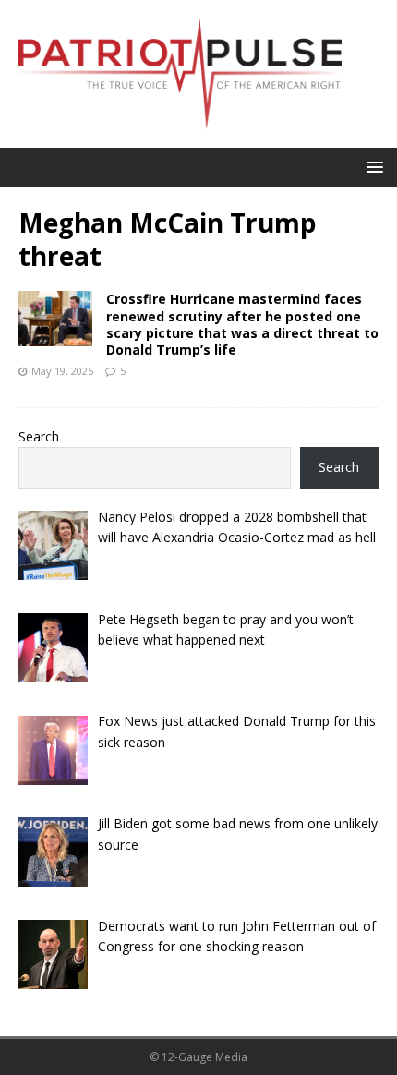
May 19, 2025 (62, 371)
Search (38, 436)
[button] (371, 166)
